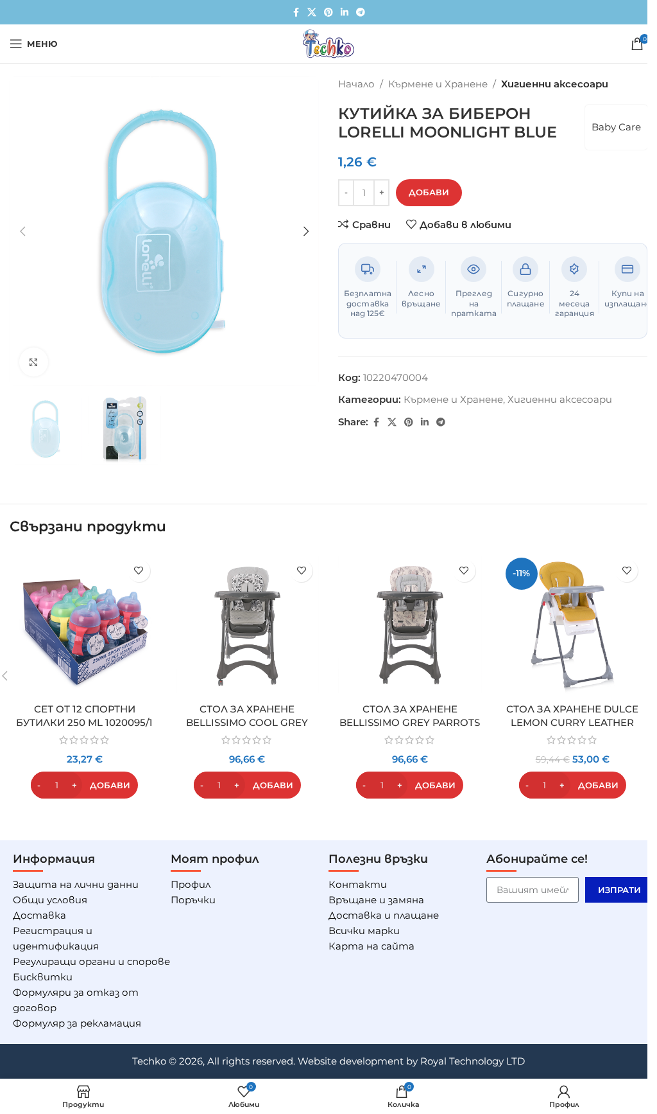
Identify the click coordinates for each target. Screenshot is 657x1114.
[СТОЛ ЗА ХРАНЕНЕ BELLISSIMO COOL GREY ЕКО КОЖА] (248, 625)
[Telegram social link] (360, 12)
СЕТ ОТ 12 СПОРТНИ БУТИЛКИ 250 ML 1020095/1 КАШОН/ (84, 722)
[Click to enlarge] (33, 362)
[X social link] (311, 12)
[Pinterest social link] (328, 12)
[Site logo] (328, 43)
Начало (356, 84)
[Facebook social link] (295, 12)
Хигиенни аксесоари (554, 84)
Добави (429, 192)
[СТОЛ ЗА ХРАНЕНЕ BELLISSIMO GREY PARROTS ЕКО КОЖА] (410, 625)
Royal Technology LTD (472, 1061)
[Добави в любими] (139, 571)
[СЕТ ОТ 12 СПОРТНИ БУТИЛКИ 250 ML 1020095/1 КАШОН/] (85, 625)
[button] (22, 231)
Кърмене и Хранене (438, 84)
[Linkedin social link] (344, 12)
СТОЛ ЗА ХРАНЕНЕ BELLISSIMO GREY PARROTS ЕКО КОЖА (409, 722)
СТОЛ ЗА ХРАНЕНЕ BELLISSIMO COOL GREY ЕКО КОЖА (247, 722)
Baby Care (616, 127)
